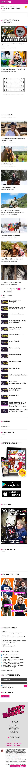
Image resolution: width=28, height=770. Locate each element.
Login (25, 686)
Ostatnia (9, 291)
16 (13, 288)
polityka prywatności (15, 756)
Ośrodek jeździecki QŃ (10, 655)
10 (7, 288)
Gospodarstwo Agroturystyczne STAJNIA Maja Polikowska (13, 663)
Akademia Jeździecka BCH (11, 657)
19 (21, 288)
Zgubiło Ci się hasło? (7, 688)
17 (16, 288)
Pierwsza (3, 288)
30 (4, 291)
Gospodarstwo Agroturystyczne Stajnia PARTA (13, 659)
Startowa (2, 6)
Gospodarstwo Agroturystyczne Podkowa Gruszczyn (13, 666)
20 (24, 288)
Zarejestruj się (5, 696)
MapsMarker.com (9, 670)
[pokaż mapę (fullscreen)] (1, 655)
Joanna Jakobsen (6, 48)
